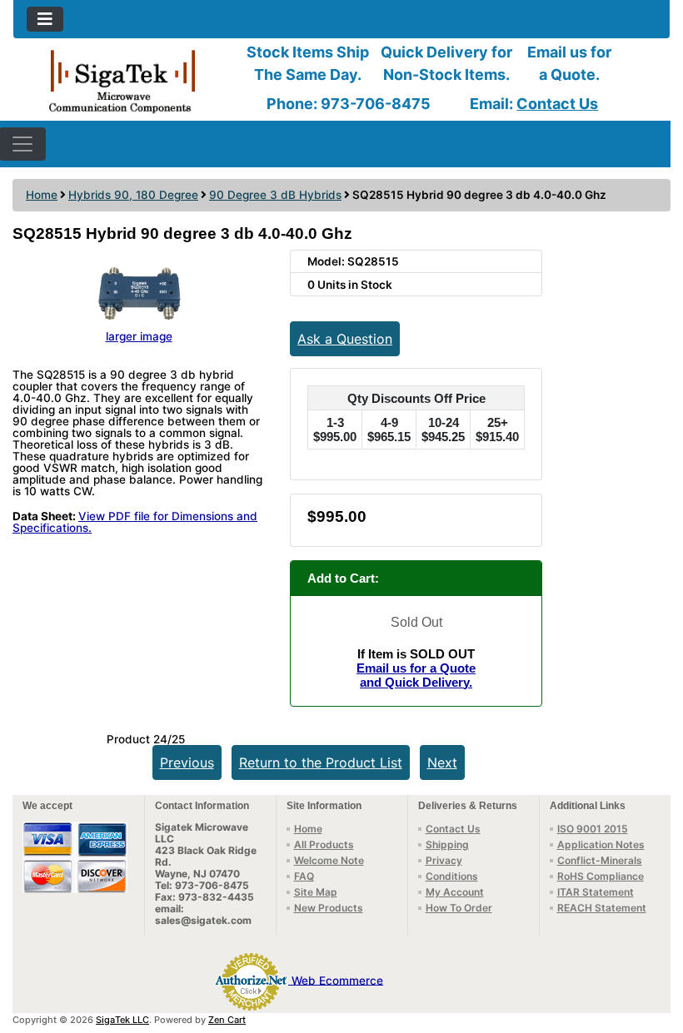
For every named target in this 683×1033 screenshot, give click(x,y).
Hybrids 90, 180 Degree (133, 194)
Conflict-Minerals (599, 860)
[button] (652, 950)
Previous (187, 762)
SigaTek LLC (122, 1020)
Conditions (452, 876)
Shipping (447, 844)
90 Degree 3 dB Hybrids (275, 194)
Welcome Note (329, 860)
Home (41, 194)
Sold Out (416, 622)
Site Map (315, 892)
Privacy (444, 860)
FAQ (304, 876)
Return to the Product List (320, 762)
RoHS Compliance (600, 876)
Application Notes (601, 844)
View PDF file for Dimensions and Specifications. (134, 521)
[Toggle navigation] (45, 19)
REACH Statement (601, 907)
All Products (324, 844)
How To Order (459, 907)
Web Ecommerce (337, 979)
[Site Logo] (123, 80)
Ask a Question (344, 338)
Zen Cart (227, 1020)
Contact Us (557, 103)
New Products (328, 907)
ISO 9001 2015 (592, 828)
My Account (455, 892)
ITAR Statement (595, 892)
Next (442, 762)
